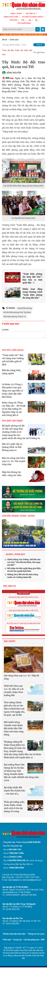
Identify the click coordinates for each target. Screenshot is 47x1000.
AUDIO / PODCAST (15, 554)
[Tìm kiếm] (37, 29)
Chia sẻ (39, 45)
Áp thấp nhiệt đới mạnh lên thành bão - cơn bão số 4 (14, 790)
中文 (22, 20)
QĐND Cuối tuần (11, 17)
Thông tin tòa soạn (36, 934)
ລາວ (29, 20)
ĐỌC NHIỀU (9, 641)
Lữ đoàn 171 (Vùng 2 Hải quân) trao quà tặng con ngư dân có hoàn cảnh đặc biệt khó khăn (12, 390)
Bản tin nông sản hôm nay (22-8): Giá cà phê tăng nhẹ (13, 461)
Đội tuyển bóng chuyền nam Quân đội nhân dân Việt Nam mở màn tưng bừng (14, 728)
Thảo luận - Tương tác (12, 939)
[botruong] (23, 492)
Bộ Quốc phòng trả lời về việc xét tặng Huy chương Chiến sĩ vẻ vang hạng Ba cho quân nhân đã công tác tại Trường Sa (21, 431)
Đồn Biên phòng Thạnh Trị (15, 316)
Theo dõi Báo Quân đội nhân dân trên (17, 52)
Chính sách (14, 39)
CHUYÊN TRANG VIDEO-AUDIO (18, 515)
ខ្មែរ (36, 20)
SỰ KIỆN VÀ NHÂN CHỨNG (32, 17)
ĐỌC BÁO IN (30, 13)
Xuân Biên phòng (24, 308)
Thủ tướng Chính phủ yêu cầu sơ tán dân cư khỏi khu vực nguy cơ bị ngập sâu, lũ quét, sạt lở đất (14, 708)
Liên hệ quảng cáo (31, 939)
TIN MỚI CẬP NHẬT (12, 420)
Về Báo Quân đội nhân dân (14, 934)
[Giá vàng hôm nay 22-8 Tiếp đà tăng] (23, 660)
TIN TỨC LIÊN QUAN (13, 350)
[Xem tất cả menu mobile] (43, 29)
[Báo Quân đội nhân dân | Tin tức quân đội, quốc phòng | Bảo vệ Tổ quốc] (23, 5)
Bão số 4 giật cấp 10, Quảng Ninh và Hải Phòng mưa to (12, 447)
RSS (43, 939)
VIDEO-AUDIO (16, 13)
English (13, 20)
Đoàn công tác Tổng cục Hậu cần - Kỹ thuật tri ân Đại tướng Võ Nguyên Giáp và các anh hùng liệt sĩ (14, 408)
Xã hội (4, 39)
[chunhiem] (23, 506)
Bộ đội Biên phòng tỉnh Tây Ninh (17, 312)
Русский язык (24, 23)
